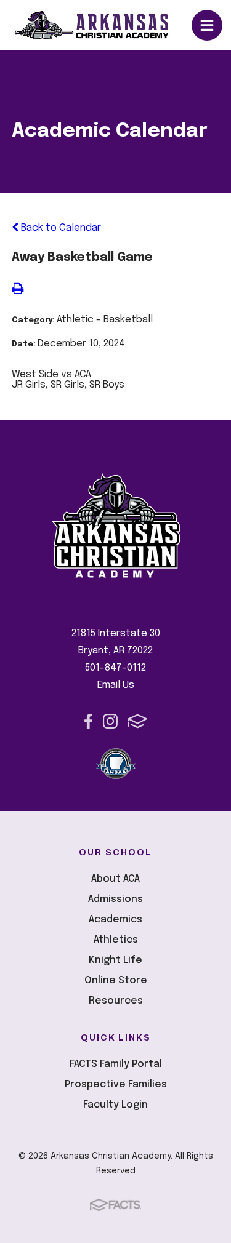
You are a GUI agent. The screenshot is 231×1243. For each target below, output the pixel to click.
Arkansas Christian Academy (103, 25)
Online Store (115, 980)
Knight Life (115, 960)
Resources (116, 1001)
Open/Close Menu (207, 25)
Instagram (110, 721)
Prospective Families (116, 1084)
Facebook (88, 721)
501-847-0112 (115, 668)
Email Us (115, 685)
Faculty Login (115, 1105)
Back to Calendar (59, 228)
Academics (115, 919)
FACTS (138, 721)
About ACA (115, 879)
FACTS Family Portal (116, 1064)
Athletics (116, 940)
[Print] (17, 290)
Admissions (115, 899)
